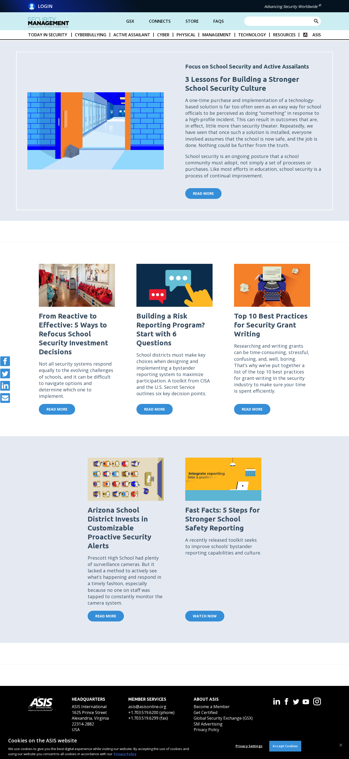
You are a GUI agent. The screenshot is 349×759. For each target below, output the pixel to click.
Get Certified (205, 712)
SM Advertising (208, 724)
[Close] (340, 745)
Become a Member (212, 706)
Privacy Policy (206, 729)
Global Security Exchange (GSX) (223, 718)
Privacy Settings (249, 746)
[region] (174, 745)
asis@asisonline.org (147, 706)
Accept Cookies (285, 746)
